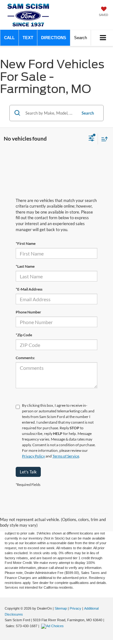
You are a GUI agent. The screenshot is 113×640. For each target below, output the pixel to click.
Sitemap (61, 608)
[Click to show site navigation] (103, 38)
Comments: (25, 357)
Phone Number (28, 312)
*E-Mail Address (29, 289)
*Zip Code (24, 335)
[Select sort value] (103, 138)
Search (88, 113)
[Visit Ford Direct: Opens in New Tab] (53, 626)
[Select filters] (91, 139)
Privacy (75, 608)
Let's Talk (28, 471)
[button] (9, 38)
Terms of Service (65, 456)
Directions (53, 37)
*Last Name (25, 266)
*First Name (25, 243)
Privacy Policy (33, 456)
